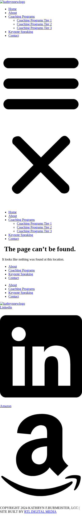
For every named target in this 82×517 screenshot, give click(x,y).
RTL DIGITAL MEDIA (40, 511)
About (12, 13)
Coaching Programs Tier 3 (34, 28)
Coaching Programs (21, 16)
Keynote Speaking (20, 32)
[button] (41, 124)
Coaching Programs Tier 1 (34, 20)
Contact (13, 35)
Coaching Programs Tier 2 (34, 24)
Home (12, 9)
